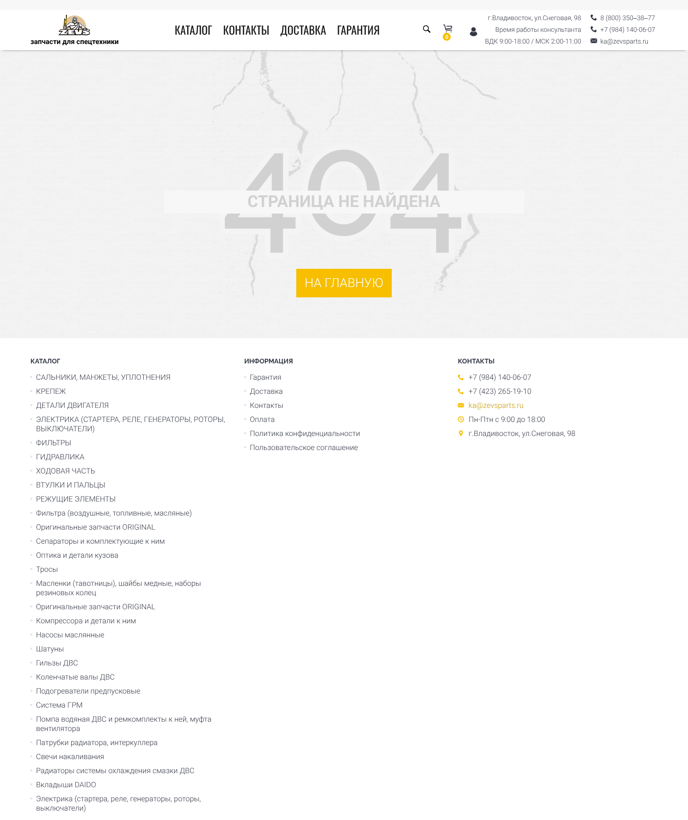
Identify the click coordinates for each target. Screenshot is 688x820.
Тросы (47, 569)
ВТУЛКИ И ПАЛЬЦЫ (70, 484)
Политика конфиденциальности (305, 433)
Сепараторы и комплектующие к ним (100, 541)
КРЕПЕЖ (51, 391)
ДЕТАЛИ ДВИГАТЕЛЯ (72, 405)
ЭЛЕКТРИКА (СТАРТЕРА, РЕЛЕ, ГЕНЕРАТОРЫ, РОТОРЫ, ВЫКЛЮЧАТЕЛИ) (130, 424)
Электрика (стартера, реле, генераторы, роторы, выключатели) (118, 803)
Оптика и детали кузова (77, 555)
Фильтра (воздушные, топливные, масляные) (114, 513)
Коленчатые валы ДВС (75, 676)
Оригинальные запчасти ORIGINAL (95, 527)
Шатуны (50, 648)
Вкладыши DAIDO (66, 784)
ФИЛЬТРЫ (53, 442)
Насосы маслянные (70, 634)
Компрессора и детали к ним (86, 620)
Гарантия (358, 29)
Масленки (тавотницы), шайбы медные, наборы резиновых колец (118, 588)
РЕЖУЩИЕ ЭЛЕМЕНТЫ (76, 499)
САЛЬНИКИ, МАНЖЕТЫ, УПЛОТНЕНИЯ (103, 377)
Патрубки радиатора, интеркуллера (97, 742)
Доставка (303, 29)
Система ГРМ (59, 705)
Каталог (193, 29)
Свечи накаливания (70, 756)
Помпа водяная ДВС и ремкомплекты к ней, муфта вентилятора (124, 724)
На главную (344, 282)
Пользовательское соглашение (304, 447)
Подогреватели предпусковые (88, 691)
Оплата (262, 419)
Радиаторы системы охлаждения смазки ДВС (115, 770)
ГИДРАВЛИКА (60, 456)
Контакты (246, 29)
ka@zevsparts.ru (495, 405)
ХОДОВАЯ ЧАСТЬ (65, 470)
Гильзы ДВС (57, 662)
